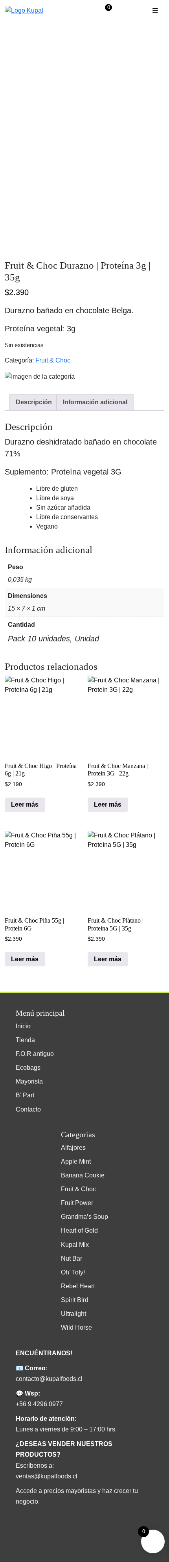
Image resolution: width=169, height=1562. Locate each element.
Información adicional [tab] (95, 402)
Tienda (25, 1040)
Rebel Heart (78, 1286)
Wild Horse (76, 1327)
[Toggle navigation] (155, 10)
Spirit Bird (74, 1300)
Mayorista (29, 1081)
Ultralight (73, 1313)
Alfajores (73, 1147)
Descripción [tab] (34, 402)
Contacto (28, 1109)
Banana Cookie (83, 1175)
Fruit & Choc (52, 360)
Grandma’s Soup (84, 1216)
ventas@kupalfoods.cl (46, 1476)
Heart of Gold (79, 1230)
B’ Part (25, 1095)
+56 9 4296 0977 (39, 1404)
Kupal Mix (75, 1244)
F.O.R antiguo (35, 1053)
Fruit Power (77, 1203)
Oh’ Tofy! (73, 1272)
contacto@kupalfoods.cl (49, 1378)
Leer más (25, 804)
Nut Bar (71, 1258)
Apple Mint (76, 1161)
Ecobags (28, 1067)
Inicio (23, 1026)
